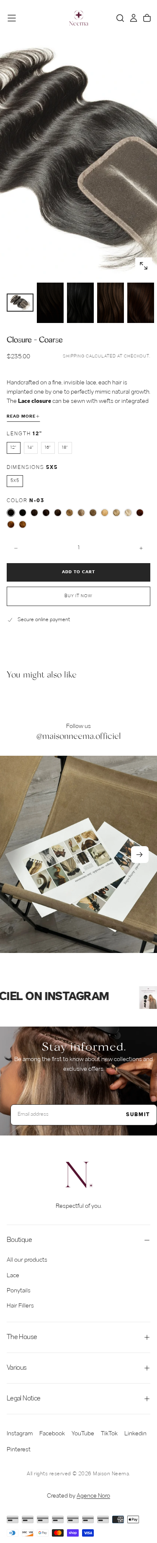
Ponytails (19, 1291)
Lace (13, 1275)
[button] (12, 18)
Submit (138, 1114)
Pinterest (19, 1450)
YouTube (83, 1434)
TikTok (109, 1434)
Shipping (74, 356)
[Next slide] (140, 854)
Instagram (20, 1434)
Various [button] (17, 1368)
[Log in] (134, 18)
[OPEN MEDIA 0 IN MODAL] (144, 266)
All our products (27, 1260)
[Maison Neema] (78, 1175)
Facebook (52, 1434)
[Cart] (147, 18)
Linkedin (135, 1434)
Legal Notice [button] (23, 1398)
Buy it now (78, 596)
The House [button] (22, 1337)
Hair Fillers (20, 1306)
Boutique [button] (19, 1240)
